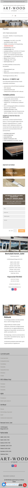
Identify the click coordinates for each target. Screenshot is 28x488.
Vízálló (2, 375)
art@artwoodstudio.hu (14, 284)
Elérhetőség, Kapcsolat (6, 412)
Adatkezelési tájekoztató (6, 417)
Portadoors (3, 398)
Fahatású (2, 383)
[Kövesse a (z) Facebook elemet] (13, 289)
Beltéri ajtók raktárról (5, 400)
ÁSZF (1, 415)
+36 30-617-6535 (14, 279)
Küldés (22, 231)
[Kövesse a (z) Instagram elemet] (15, 289)
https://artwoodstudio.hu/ (14, 287)
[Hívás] (25, 485)
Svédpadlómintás (4, 361)
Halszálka (2, 366)
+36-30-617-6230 (14, 281)
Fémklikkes (3, 364)
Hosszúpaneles (4, 358)
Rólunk (2, 409)
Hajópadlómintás (4, 369)
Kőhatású (2, 372)
